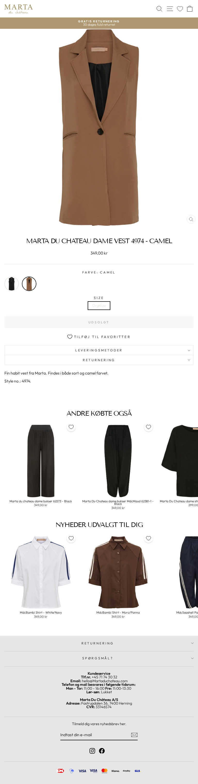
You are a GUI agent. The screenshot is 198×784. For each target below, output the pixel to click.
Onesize (99, 305)
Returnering (99, 360)
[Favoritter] (180, 9)
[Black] (11, 283)
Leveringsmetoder (99, 350)
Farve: (99, 272)
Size (99, 297)
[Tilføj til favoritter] (71, 427)
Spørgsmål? (97, 658)
